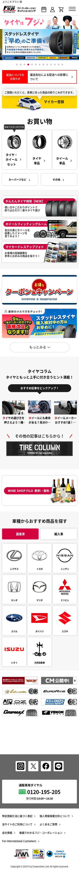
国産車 (20, 534)
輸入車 (58, 534)
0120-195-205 (43, 792)
